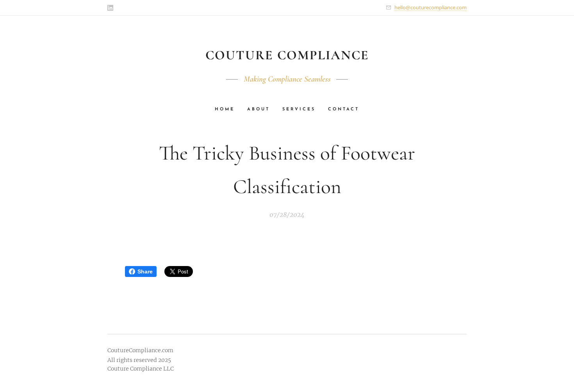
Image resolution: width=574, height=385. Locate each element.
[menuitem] (228, 109)
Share (145, 271)
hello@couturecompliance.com (430, 7)
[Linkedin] (110, 7)
